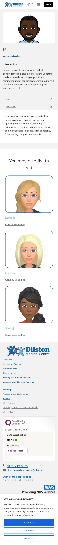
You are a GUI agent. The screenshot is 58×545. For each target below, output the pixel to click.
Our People (9, 402)
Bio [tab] (8, 98)
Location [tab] (11, 106)
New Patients (10, 368)
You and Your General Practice (18, 382)
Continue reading (15, 224)
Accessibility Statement (15, 394)
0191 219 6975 (17, 466)
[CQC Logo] (15, 425)
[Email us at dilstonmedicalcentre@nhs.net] (39, 4)
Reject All (29, 538)
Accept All (29, 522)
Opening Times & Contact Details (20, 407)
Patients (7, 359)
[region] (29, 519)
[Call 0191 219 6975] (33, 4)
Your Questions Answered (16, 377)
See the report (15, 450)
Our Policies (9, 411)
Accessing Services (12, 364)
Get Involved (9, 373)
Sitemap (7, 389)
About (6, 398)
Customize (29, 530)
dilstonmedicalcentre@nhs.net (25, 470)
